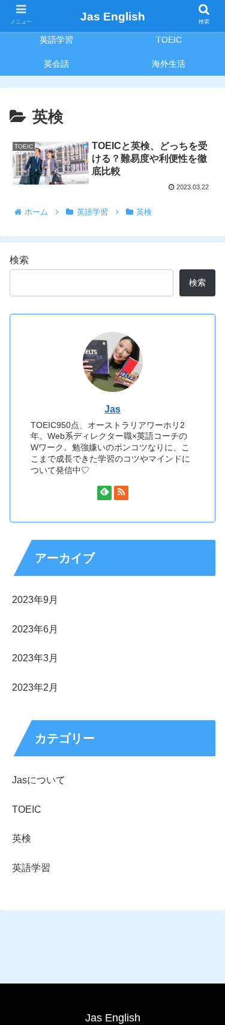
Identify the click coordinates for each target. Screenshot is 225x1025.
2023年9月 (35, 600)
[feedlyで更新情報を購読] (104, 493)
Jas (112, 409)
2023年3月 (35, 658)
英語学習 (31, 868)
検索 (19, 260)
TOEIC (26, 809)
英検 (21, 838)
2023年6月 (35, 629)
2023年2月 (35, 687)
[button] (201, 969)
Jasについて (38, 780)
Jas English (112, 16)
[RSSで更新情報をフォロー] (121, 493)
